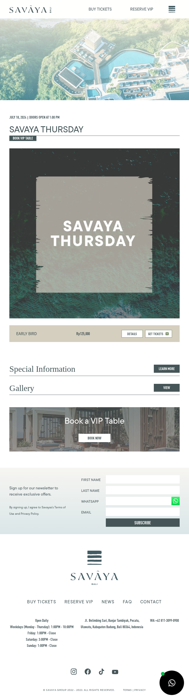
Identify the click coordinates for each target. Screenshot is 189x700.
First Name (91, 479)
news (108, 602)
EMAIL (86, 512)
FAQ (127, 602)
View (166, 388)
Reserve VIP (78, 602)
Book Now (94, 438)
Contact (151, 602)
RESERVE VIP (141, 9)
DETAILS (132, 334)
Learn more (167, 369)
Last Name (90, 490)
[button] (172, 9)
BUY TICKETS (100, 9)
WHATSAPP (90, 501)
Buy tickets (41, 602)
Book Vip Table (23, 138)
